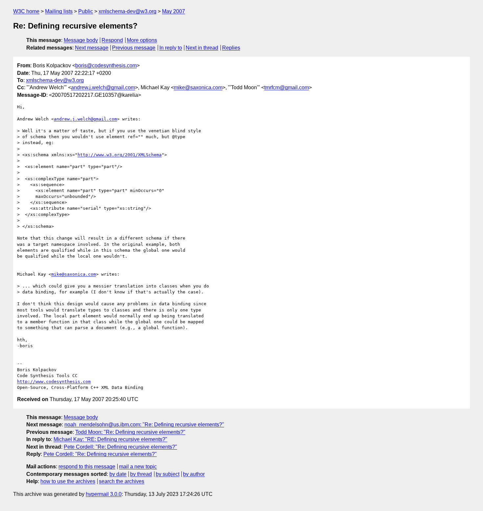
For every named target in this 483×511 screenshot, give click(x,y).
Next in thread (202, 48)
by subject (167, 474)
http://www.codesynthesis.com (54, 381)
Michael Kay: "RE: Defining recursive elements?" (110, 439)
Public (85, 11)
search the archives (121, 481)
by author (194, 474)
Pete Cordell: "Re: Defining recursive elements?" (120, 447)
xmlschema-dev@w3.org (127, 11)
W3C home (26, 11)
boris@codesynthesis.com (106, 65)
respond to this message (86, 466)
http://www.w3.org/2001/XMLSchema (120, 154)
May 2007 (173, 11)
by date (117, 474)
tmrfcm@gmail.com (286, 87)
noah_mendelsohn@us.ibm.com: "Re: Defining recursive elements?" (144, 424)
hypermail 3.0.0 (104, 494)
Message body (81, 40)
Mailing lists (59, 11)
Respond (112, 40)
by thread (141, 474)
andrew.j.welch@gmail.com (103, 87)
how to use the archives (67, 481)
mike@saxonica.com (198, 87)
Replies (231, 48)
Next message (91, 48)
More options (142, 40)
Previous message (133, 48)
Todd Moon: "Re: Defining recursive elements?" (130, 432)
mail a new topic (138, 466)
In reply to (170, 48)
